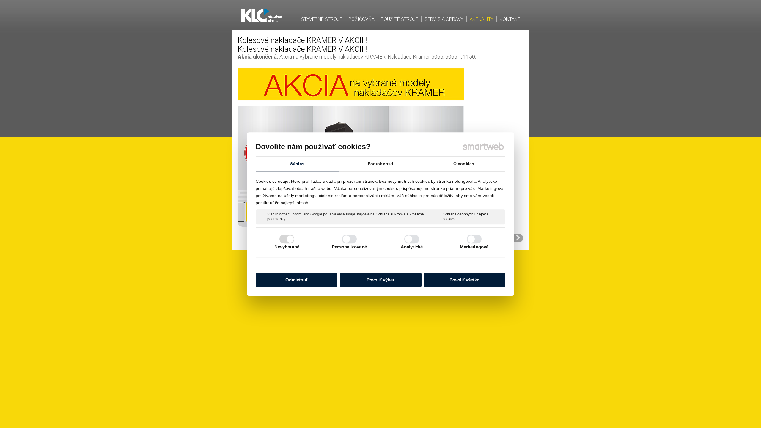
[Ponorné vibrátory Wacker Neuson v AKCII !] (518, 238)
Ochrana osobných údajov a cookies (466, 216)
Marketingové (474, 246)
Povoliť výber (380, 279)
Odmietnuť (296, 279)
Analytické (412, 246)
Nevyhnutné (287, 246)
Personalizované (349, 246)
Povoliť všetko (464, 279)
